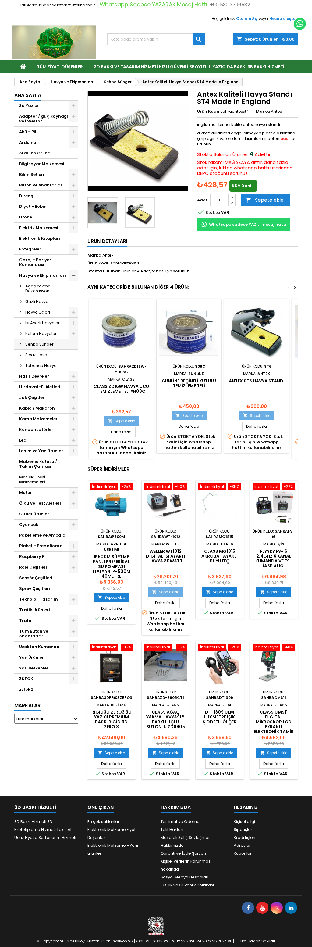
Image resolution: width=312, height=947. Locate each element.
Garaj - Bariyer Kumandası (35, 262)
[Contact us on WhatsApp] (300, 24)
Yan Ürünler (31, 657)
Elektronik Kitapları (39, 238)
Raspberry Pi (32, 556)
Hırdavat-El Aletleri (39, 387)
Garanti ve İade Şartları (183, 853)
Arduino (27, 142)
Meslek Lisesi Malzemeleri (32, 479)
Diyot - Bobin (33, 206)
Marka (263, 111)
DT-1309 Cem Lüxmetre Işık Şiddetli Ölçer (219, 717)
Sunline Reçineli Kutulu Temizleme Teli (189, 383)
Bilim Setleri (31, 174)
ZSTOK (26, 679)
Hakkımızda (172, 845)
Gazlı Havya (36, 301)
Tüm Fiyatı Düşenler (60, 67)
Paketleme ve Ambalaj (43, 535)
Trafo (25, 620)
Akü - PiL (28, 132)
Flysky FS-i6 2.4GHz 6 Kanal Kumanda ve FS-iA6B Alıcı (273, 558)
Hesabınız (246, 807)
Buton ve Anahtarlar (40, 185)
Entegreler (30, 249)
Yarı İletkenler (33, 668)
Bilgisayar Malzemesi (41, 164)
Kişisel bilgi (244, 822)
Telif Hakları (172, 829)
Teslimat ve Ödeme (180, 822)
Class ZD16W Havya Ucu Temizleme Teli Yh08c (121, 388)
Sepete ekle (265, 200)
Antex (107, 255)
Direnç (26, 196)
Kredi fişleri (244, 837)
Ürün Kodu (208, 111)
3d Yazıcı (28, 105)
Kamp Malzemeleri (39, 419)
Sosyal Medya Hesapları (184, 877)
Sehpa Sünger (39, 344)
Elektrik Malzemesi (38, 228)
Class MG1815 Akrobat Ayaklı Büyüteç (219, 556)
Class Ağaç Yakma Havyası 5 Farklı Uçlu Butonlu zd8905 (165, 719)
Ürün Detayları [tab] (107, 241)
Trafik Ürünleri (34, 610)
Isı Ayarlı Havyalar (42, 323)
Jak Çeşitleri (32, 397)
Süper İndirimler (108, 469)
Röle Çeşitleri (33, 567)
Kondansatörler (36, 429)
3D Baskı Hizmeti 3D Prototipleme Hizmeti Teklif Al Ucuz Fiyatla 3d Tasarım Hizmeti (45, 829)
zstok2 (26, 689)
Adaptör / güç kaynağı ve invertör (43, 118)
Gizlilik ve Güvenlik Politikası (187, 885)
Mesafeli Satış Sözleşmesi (186, 837)
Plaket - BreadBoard (41, 546)
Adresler (242, 845)
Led (23, 440)
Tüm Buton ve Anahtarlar (33, 633)
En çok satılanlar (103, 822)
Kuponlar (243, 853)
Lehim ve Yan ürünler (41, 451)
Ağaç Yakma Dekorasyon (38, 288)
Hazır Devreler (34, 376)
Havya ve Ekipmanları (42, 275)
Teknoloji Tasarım (38, 599)
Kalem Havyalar (41, 333)
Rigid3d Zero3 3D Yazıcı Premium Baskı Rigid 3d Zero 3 (111, 719)
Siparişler (243, 829)
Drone (25, 217)
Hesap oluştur (283, 18)
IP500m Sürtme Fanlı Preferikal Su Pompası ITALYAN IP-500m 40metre (111, 566)
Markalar (27, 705)
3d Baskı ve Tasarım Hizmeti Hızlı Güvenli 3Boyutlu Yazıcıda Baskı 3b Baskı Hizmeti (189, 67)
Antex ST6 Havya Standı (257, 381)
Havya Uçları (37, 312)
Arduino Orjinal (35, 153)
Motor (25, 492)
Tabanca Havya (41, 365)
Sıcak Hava (36, 355)
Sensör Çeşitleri (35, 578)
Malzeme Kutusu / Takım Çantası (38, 464)
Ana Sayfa (27, 95)
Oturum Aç (246, 18)
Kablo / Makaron (37, 408)
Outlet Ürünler (34, 514)
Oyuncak (28, 524)
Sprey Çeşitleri (34, 588)
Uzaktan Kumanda (39, 647)
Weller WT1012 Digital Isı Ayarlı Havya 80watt (165, 556)
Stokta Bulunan (214, 154)
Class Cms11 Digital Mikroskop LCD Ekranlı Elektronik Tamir (274, 722)
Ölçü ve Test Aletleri (40, 503)
